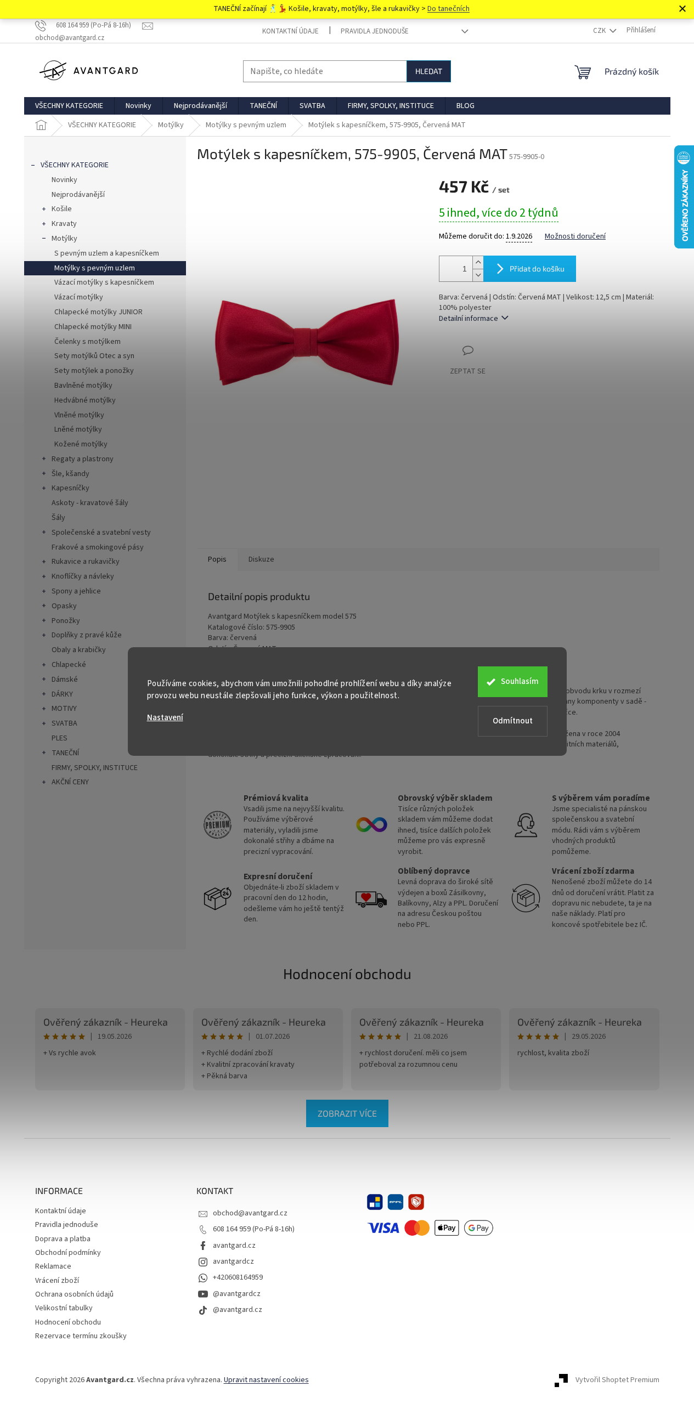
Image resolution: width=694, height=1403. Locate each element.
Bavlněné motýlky (83, 385)
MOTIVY (64, 708)
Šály (58, 517)
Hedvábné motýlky (85, 400)
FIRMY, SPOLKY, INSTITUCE (95, 767)
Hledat (428, 71)
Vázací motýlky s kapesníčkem (104, 282)
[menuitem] (69, 106)
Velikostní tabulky (64, 1308)
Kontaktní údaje (290, 31)
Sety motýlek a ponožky (94, 370)
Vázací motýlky (78, 297)
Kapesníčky (70, 488)
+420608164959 (238, 1277)
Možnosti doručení (575, 236)
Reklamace (53, 1266)
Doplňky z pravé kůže (87, 635)
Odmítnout (513, 721)
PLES (59, 738)
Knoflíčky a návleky (83, 576)
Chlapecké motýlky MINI (93, 326)
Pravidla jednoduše (375, 31)
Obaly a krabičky (79, 649)
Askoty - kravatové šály (90, 502)
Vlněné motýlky (79, 415)
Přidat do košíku (537, 268)
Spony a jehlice (76, 591)
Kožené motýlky (81, 444)
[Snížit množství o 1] (477, 275)
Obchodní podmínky (68, 1252)
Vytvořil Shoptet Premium (617, 1380)
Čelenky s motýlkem (87, 341)
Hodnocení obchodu (347, 973)
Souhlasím (520, 681)
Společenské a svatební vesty (101, 532)
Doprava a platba (63, 1239)
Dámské (65, 679)
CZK (600, 31)
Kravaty (64, 223)
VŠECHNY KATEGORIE (75, 165)
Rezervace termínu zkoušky (81, 1336)
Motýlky (64, 238)
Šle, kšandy (70, 473)
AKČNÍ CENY (70, 782)
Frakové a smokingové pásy (98, 547)
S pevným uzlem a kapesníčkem (106, 253)
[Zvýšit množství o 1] (477, 262)
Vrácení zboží (57, 1280)
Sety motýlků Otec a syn (94, 355)
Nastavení (165, 718)
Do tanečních (448, 8)
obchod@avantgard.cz (250, 1213)
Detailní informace (468, 318)
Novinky (64, 179)
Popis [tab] (217, 559)
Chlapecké (69, 664)
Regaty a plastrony (83, 459)
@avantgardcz (237, 1293)
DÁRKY (62, 694)
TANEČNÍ (65, 753)
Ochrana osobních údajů (74, 1294)
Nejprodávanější (78, 194)
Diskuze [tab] (261, 559)
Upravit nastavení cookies (266, 1379)
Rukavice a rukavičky (86, 561)
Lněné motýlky (78, 429)
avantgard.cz (234, 1245)
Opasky (64, 606)
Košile (62, 208)
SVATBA (64, 723)
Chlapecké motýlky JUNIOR (98, 312)
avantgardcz (233, 1261)
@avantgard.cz (237, 1309)
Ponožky (66, 620)
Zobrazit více (347, 1113)
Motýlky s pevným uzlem (94, 268)
